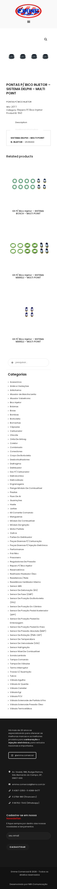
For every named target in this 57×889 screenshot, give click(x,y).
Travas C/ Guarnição (20, 671)
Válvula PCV (16, 696)
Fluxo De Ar (15, 496)
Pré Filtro (14, 553)
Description (21, 122)
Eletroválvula (16, 479)
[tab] (21, 122)
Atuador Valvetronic (20, 398)
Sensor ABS (16, 586)
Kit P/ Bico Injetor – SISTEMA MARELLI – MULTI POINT (28, 276)
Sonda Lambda (18, 655)
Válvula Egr (15, 692)
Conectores (16, 451)
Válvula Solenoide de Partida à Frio (28, 700)
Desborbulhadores (20, 459)
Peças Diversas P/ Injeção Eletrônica (29, 545)
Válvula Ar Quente (19, 684)
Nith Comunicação (38, 884)
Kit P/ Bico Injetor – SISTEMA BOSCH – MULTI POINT (28, 212)
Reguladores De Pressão (23, 561)
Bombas (14, 414)
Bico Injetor (15, 402)
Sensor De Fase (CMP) (21, 594)
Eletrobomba (17, 475)
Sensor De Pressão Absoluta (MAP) (28, 631)
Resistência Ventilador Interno (25, 582)
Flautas (13, 492)
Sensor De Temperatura (22, 639)
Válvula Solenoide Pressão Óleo (26, 704)
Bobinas (14, 406)
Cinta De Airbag (18, 439)
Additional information (26, 129)
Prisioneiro (15, 557)
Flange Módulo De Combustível (26, 488)
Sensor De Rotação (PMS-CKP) (26, 635)
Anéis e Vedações (19, 386)
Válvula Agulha (17, 679)
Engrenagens (17, 484)
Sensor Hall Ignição (20, 647)
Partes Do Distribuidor (21, 537)
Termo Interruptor (19, 667)
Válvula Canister (18, 688)
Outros (13, 533)
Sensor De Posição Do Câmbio (26, 606)
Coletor (14, 443)
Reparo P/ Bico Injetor (30, 109)
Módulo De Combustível (22, 520)
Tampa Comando (19, 659)
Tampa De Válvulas (20, 663)
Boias (13, 410)
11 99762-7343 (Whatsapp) (25, 802)
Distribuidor (16, 467)
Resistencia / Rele (19, 577)
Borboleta (15, 418)
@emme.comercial (24, 755)
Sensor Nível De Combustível (25, 651)
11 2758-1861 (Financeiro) (24, 796)
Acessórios (16, 382)
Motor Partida (17, 528)
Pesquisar (12, 362)
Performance (17, 549)
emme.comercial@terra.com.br (28, 784)
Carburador (16, 431)
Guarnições (16, 500)
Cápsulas (15, 426)
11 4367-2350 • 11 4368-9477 (26, 790)
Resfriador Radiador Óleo (23, 573)
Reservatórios (17, 569)
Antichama (15, 390)
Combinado (16, 447)
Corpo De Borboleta (20, 455)
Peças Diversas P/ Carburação (26, 541)
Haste (13, 504)
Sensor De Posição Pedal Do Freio (27, 626)
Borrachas (15, 422)
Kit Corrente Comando (21, 512)
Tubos (13, 675)
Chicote (14, 435)
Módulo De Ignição (19, 524)
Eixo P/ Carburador (19, 471)
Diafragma (15, 463)
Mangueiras (16, 516)
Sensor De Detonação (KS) (24, 590)
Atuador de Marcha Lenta (23, 394)
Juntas (13, 508)
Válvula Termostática (21, 708)
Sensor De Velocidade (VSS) (25, 643)
